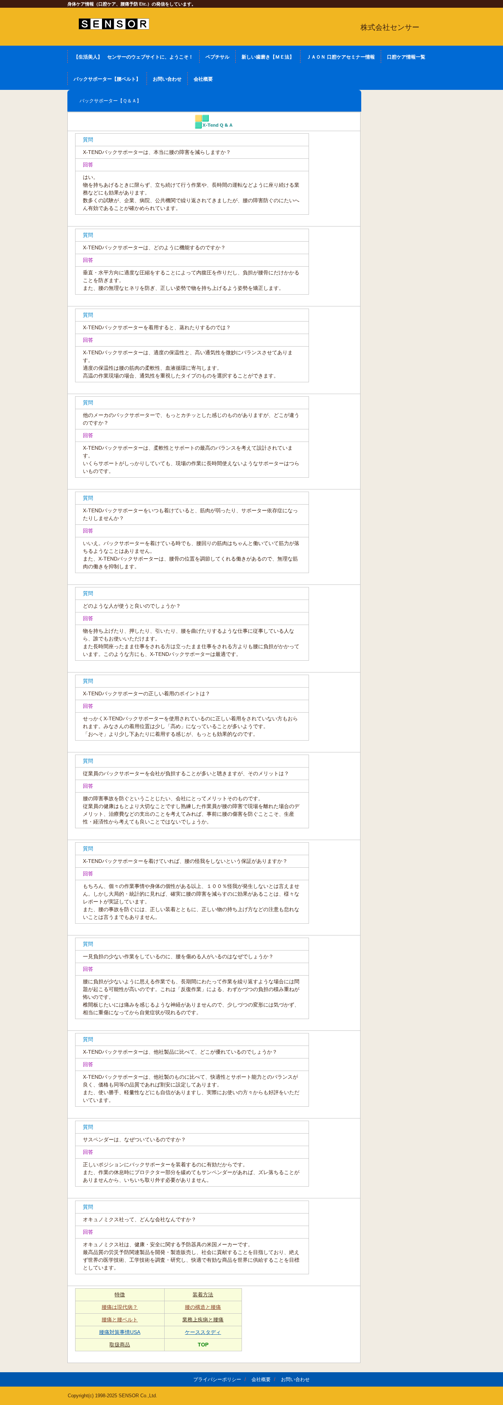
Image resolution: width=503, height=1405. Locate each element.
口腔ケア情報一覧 (406, 57)
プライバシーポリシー (217, 1379)
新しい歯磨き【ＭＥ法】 (268, 57)
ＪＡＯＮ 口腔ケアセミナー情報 (340, 57)
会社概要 (203, 79)
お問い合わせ (167, 79)
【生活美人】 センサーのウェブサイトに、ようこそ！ (133, 57)
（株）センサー (114, 24)
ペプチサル (217, 57)
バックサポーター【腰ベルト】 (107, 79)
